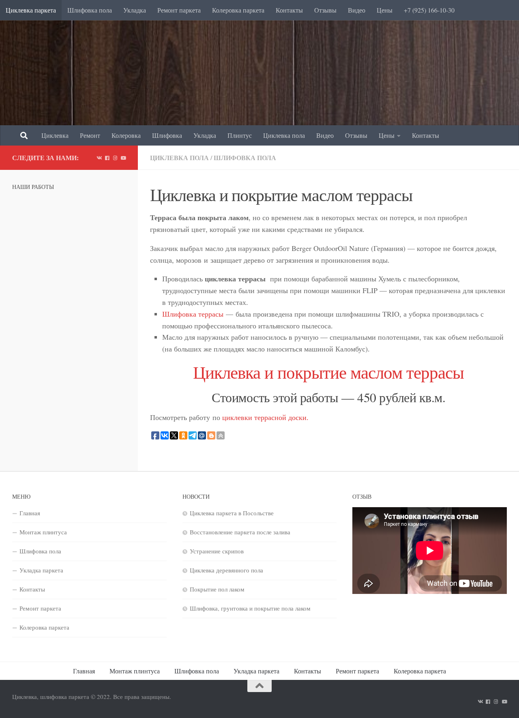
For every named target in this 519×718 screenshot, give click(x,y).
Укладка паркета (41, 570)
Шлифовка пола (89, 10)
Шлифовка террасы (194, 314)
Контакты (289, 10)
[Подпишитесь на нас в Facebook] (107, 157)
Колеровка (126, 135)
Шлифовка (167, 135)
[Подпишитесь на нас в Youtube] (123, 157)
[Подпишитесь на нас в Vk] (99, 157)
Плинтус (239, 135)
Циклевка (55, 135)
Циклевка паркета (31, 10)
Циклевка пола (284, 135)
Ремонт (90, 135)
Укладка (134, 10)
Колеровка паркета (238, 10)
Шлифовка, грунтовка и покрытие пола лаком (250, 608)
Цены (384, 10)
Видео (356, 10)
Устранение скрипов (217, 551)
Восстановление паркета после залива (240, 532)
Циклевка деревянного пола (226, 570)
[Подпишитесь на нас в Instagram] (115, 157)
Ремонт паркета (179, 10)
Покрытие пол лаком (217, 589)
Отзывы (325, 10)
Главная (29, 513)
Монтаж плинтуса (43, 532)
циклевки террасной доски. (265, 417)
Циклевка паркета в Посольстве (232, 513)
